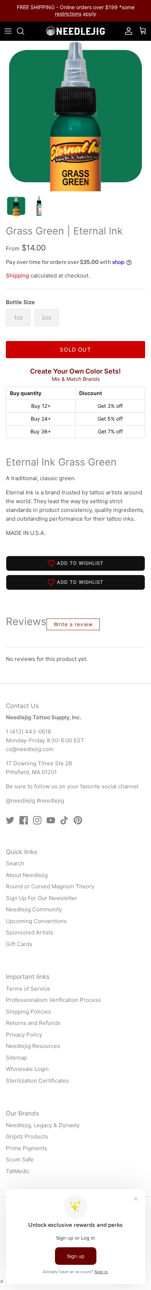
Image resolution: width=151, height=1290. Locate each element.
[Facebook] (23, 820)
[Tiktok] (64, 820)
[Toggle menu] (8, 31)
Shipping (17, 275)
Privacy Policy (24, 1034)
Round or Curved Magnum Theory (50, 886)
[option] (75, 116)
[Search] (24, 31)
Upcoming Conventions (36, 921)
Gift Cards (19, 944)
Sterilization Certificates (37, 1080)
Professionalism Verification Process (53, 999)
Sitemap (16, 1057)
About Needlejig (27, 875)
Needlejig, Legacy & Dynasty (43, 1125)
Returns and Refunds (33, 1022)
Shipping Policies (28, 1011)
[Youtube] (51, 820)
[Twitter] (10, 820)
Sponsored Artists (29, 932)
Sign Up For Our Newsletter (41, 898)
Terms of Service (28, 988)
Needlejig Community (34, 909)
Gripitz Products (27, 1136)
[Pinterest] (78, 820)
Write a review (73, 624)
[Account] (127, 31)
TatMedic (18, 1171)
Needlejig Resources (33, 1045)
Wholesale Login (27, 1068)
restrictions (68, 14)
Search (15, 863)
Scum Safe (20, 1159)
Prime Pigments (26, 1148)
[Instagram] (37, 820)
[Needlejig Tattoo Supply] (75, 31)
